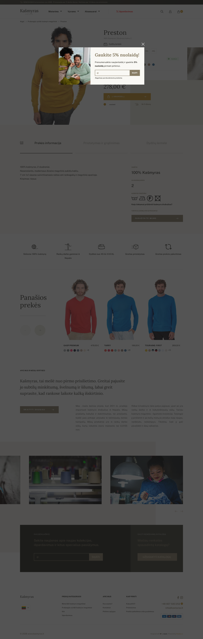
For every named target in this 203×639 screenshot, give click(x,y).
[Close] (142, 44)
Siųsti (134, 73)
